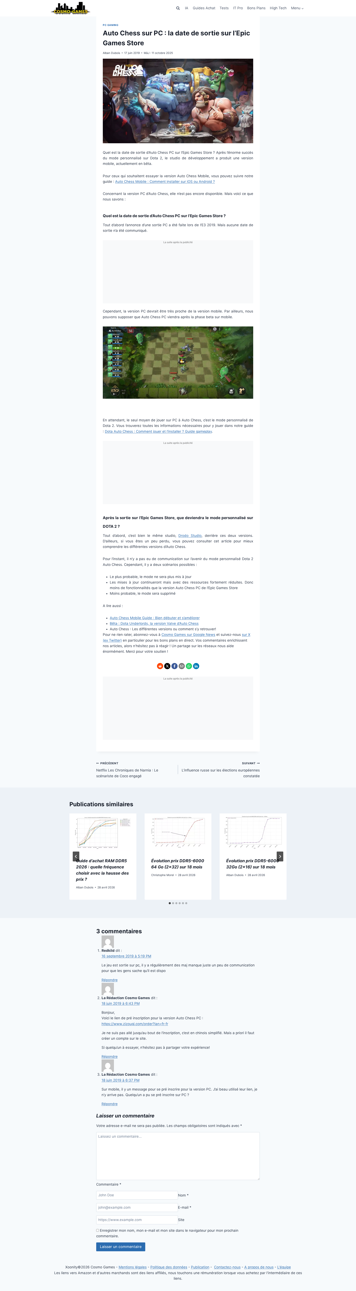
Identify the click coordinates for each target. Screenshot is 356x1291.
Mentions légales (133, 1267)
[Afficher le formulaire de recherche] (178, 8)
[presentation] (102, 832)
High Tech (278, 8)
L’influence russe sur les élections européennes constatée (221, 770)
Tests (224, 8)
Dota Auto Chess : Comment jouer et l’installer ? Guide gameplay (158, 431)
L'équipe (284, 1267)
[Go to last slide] (76, 856)
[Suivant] (280, 856)
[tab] (170, 903)
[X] (167, 666)
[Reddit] (160, 666)
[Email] (182, 666)
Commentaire (108, 1184)
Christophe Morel (162, 874)
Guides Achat (204, 8)
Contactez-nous (227, 1267)
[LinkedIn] (196, 666)
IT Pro (238, 8)
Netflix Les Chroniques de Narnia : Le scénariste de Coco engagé (127, 770)
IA (186, 8)
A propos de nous (259, 1267)
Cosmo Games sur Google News (188, 635)
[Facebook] (174, 666)
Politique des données (168, 1267)
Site (181, 1220)
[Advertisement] (178, 274)
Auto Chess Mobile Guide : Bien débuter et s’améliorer (155, 618)
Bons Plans (256, 8)
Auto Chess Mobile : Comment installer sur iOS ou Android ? (165, 181)
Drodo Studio (189, 536)
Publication (200, 1267)
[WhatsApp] (189, 666)
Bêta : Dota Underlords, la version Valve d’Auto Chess (154, 623)
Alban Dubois (111, 53)
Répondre (110, 980)
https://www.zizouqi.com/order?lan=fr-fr (135, 1024)
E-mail (184, 1207)
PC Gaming (110, 25)
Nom (183, 1195)
